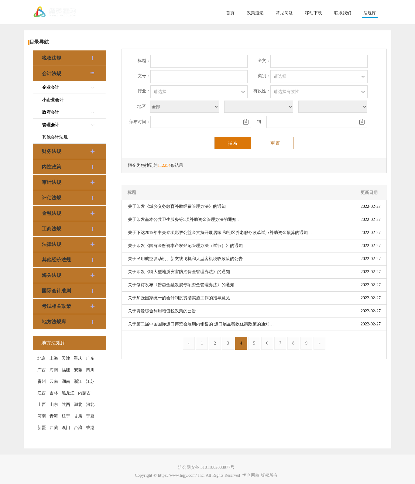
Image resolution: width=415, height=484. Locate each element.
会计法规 (51, 73)
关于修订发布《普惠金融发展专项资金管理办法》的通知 (181, 285)
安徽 (78, 370)
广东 (90, 358)
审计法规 (51, 182)
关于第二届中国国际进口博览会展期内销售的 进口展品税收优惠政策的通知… (201, 324)
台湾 (78, 427)
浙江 (78, 381)
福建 (66, 370)
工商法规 (51, 228)
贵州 (41, 381)
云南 (54, 381)
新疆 (41, 427)
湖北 (78, 404)
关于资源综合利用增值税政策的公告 (162, 311)
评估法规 (51, 197)
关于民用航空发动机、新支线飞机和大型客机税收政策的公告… (187, 258)
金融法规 (51, 213)
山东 (54, 404)
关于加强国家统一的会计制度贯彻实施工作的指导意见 (179, 298)
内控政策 (51, 166)
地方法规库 (54, 321)
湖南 (66, 381)
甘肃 (78, 416)
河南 (41, 416)
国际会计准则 (56, 290)
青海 (54, 416)
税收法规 (51, 57)
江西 (41, 393)
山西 (41, 404)
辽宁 (66, 416)
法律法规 (51, 244)
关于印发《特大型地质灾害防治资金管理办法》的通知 (179, 271)
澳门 (66, 427)
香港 (90, 427)
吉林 (54, 393)
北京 (41, 358)
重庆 (78, 358)
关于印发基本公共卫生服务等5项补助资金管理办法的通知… (184, 219)
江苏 (90, 381)
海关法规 (51, 275)
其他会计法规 (55, 137)
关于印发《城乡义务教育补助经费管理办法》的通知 (177, 206)
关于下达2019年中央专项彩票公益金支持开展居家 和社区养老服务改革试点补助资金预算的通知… (220, 232)
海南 (54, 370)
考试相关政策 (56, 306)
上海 (54, 358)
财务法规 (51, 151)
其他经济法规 (56, 259)
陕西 (66, 404)
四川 (90, 370)
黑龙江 (68, 393)
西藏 (54, 427)
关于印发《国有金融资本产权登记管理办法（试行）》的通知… (187, 245)
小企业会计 (52, 100)
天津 (66, 358)
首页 (230, 13)
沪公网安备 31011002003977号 (206, 467)
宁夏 (90, 416)
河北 (90, 404)
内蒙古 (84, 393)
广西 (41, 370)
